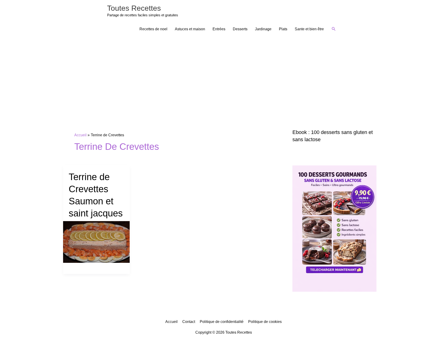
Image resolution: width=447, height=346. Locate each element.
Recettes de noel (153, 29)
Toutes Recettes (134, 8)
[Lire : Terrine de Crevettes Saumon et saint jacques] (96, 242)
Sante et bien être (309, 29)
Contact (188, 322)
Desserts (240, 29)
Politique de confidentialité (222, 322)
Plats (283, 29)
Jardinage (263, 29)
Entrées (219, 29)
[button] (333, 29)
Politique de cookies (265, 322)
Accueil (171, 322)
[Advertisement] (223, 71)
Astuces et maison (190, 29)
